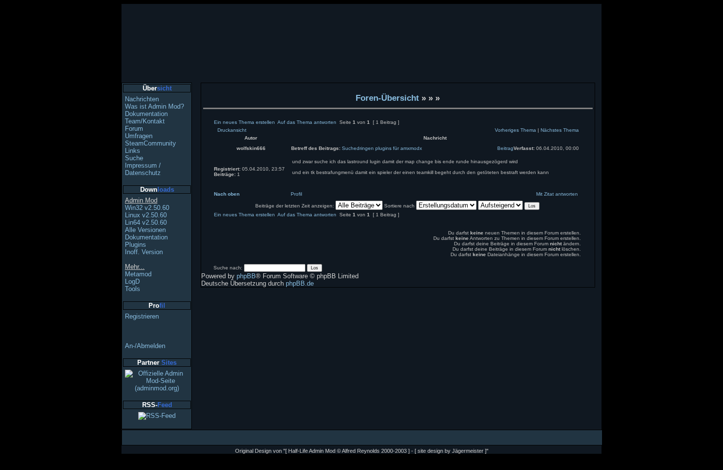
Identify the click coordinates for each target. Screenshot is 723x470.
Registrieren (142, 316)
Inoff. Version (144, 252)
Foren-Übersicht (387, 98)
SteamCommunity (150, 143)
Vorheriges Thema (515, 130)
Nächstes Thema (560, 130)
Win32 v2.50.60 (147, 207)
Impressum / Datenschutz (143, 169)
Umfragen (138, 136)
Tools (132, 289)
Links (132, 150)
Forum (134, 128)
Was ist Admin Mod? (154, 106)
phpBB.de (300, 283)
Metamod (138, 274)
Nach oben (227, 194)
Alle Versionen (145, 230)
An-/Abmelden (145, 346)
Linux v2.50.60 (146, 215)
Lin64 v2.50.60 (146, 222)
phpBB (246, 276)
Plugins (135, 244)
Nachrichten (142, 99)
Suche (134, 158)
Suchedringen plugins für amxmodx (382, 148)
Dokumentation (146, 114)
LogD (132, 281)
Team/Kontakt (145, 121)
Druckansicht (231, 130)
